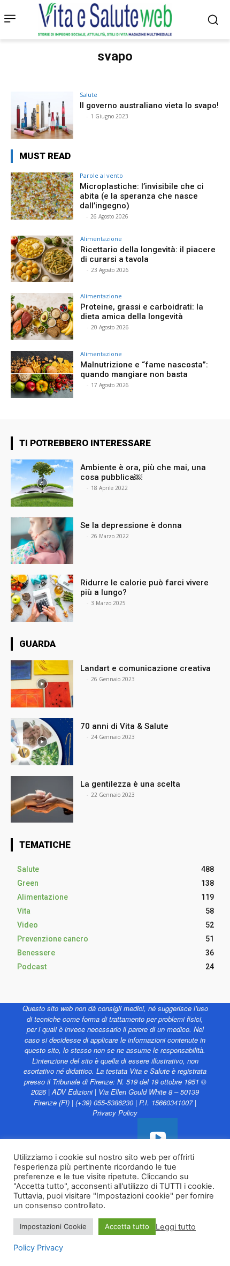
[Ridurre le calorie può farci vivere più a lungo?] (42, 598)
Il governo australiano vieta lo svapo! (149, 105)
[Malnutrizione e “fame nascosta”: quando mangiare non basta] (42, 374)
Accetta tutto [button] (127, 1226)
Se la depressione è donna (131, 525)
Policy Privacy (38, 1248)
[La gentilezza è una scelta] (42, 799)
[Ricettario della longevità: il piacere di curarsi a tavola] (42, 259)
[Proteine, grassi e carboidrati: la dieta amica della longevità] (42, 316)
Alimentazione (101, 239)
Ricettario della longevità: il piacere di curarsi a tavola (148, 254)
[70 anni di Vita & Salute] (42, 741)
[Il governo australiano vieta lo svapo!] (42, 115)
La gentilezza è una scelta (130, 784)
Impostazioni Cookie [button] (53, 1226)
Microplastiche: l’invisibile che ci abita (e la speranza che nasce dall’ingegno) (142, 196)
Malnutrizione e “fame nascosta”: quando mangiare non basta (144, 369)
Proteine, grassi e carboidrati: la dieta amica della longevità (141, 311)
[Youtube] (157, 1138)
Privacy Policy (115, 1112)
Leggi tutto (176, 1227)
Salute (88, 94)
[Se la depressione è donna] (42, 540)
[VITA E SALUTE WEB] (107, 19)
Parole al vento (101, 175)
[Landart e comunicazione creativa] (42, 683)
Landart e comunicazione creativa (145, 668)
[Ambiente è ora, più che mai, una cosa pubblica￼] (42, 483)
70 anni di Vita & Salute (124, 726)
